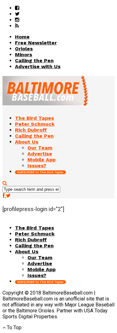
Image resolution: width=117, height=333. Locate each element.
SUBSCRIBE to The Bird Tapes (40, 172)
